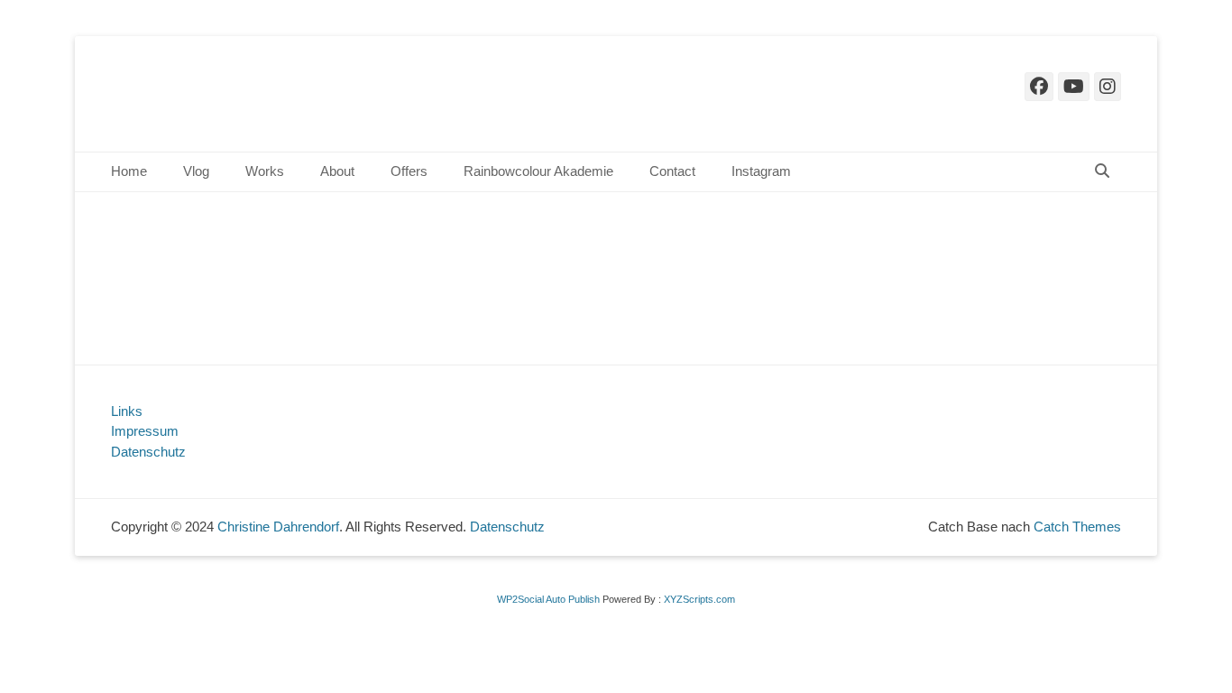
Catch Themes (1077, 526)
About (337, 171)
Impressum (145, 431)
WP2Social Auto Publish (548, 599)
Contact (672, 171)
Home (129, 171)
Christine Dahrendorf (290, 94)
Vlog (196, 171)
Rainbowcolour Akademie (538, 171)
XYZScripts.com (699, 599)
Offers (409, 171)
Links (127, 411)
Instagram (761, 171)
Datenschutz (148, 451)
